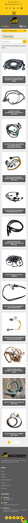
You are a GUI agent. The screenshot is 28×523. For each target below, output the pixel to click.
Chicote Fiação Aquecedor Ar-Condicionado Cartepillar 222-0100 (14, 145)
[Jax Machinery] (14, 455)
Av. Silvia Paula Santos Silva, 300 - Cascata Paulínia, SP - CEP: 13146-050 (14, 510)
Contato (3, 482)
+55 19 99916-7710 (15, 2)
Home (2, 471)
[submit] (25, 41)
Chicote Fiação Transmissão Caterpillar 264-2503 (14, 112)
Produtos (3, 474)
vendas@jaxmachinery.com (11, 505)
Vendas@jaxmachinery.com (15, 4)
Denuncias (4, 488)
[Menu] (20, 26)
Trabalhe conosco (6, 485)
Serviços (3, 477)
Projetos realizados (6, 480)
